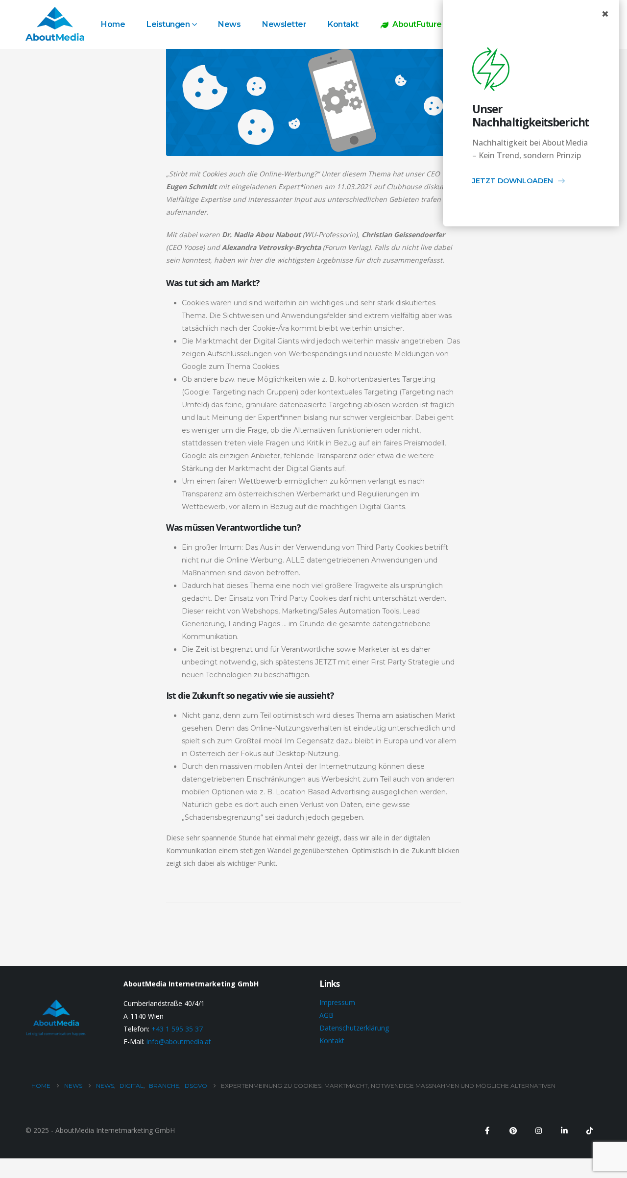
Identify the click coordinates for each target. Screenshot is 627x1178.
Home (113, 24)
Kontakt (343, 24)
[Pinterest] (513, 1130)
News (229, 24)
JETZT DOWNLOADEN (512, 180)
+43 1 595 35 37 (177, 1028)
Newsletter (284, 24)
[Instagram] (538, 1130)
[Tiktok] (589, 1130)
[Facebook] (487, 1130)
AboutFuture (417, 24)
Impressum (337, 1002)
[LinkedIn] (564, 1130)
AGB (326, 1015)
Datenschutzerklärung (354, 1027)
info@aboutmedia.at (178, 1041)
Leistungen (168, 24)
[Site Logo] (54, 24)
